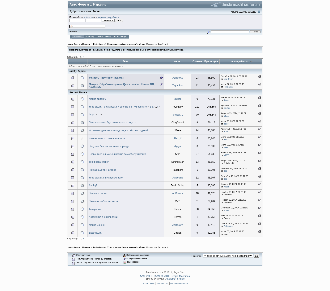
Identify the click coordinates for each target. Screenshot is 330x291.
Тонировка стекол (99, 161)
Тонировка (95, 209)
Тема (126, 61)
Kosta (226, 210)
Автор (177, 61)
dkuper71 (178, 114)
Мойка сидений (97, 98)
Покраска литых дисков (102, 169)
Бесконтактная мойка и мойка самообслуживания (117, 154)
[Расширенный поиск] (208, 32)
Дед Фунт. (162, 44)
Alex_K (178, 138)
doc (225, 171)
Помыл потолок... (99, 193)
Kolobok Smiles (176, 278)
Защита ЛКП (96, 232)
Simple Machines (180, 276)
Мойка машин (96, 224)
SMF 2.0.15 (146, 276)
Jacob (226, 187)
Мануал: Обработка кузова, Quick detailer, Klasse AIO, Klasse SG (122, 85)
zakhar (227, 108)
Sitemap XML (162, 283)
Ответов (197, 61)
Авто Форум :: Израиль (88, 4)
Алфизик (177, 177)
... (156, 107)
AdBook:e (177, 77)
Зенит (226, 147)
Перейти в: (197, 256)
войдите (88, 17)
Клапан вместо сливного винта (107, 138)
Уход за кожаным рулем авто (106, 177)
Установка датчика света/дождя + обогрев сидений (118, 130)
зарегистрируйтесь (108, 17)
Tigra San (177, 85)
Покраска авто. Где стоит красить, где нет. (113, 122)
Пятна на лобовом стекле (103, 201)
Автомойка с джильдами (103, 216)
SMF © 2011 (162, 276)
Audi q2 (93, 185)
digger (177, 98)
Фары (92, 114)
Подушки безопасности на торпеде (109, 146)
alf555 (226, 116)
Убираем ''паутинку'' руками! (106, 77)
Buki (226, 131)
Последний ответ (240, 61)
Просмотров (211, 61)
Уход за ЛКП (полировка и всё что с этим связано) (118, 106)
